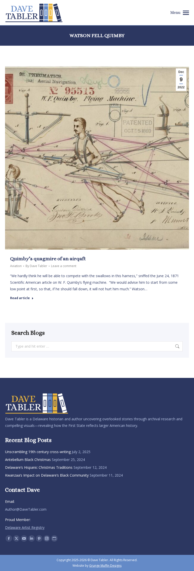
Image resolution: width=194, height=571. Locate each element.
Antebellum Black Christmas (28, 459)
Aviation (16, 266)
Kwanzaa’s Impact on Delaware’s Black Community (47, 475)
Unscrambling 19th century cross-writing (38, 451)
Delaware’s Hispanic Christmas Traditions (38, 467)
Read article (20, 298)
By (36, 266)
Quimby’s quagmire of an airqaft (48, 259)
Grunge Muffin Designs (105, 565)
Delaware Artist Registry (24, 527)
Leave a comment (63, 266)
